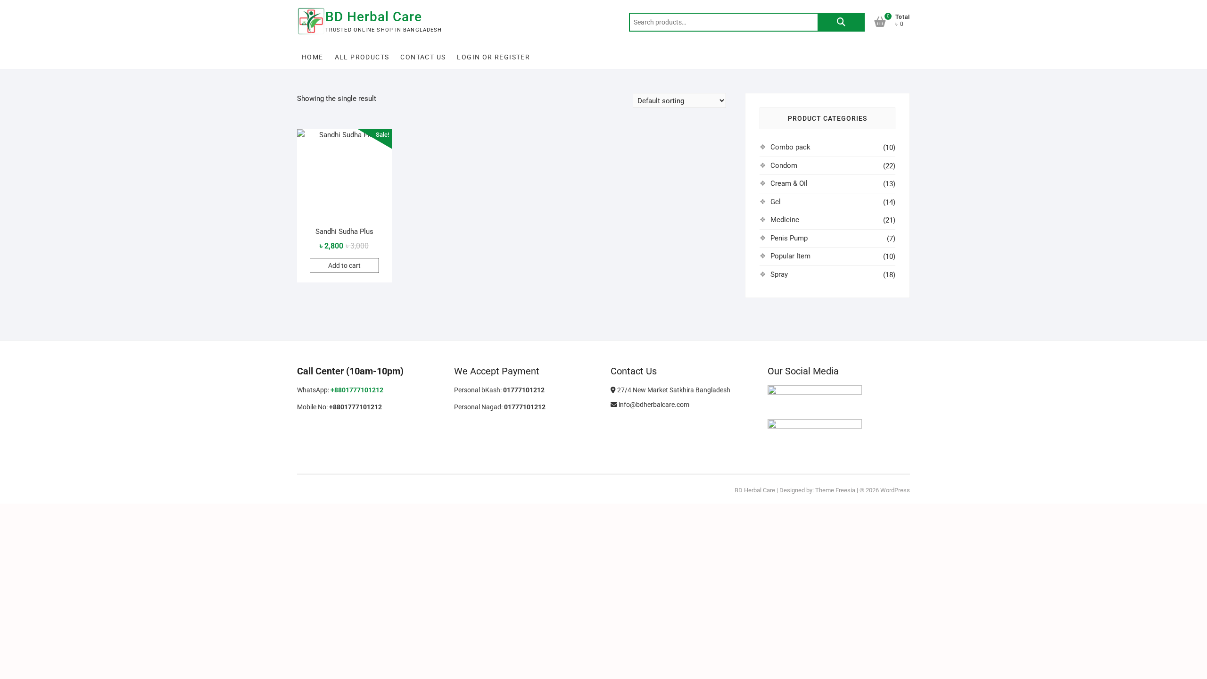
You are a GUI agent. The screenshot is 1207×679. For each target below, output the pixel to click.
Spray (779, 274)
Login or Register (493, 57)
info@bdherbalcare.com (653, 404)
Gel (775, 202)
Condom (783, 165)
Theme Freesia (835, 490)
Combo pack (790, 147)
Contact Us (423, 57)
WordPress (895, 490)
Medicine (784, 219)
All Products (362, 57)
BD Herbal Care (373, 17)
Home (312, 57)
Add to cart (344, 265)
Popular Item (790, 256)
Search (841, 22)
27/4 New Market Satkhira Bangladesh (673, 390)
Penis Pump (789, 238)
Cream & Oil (789, 183)
